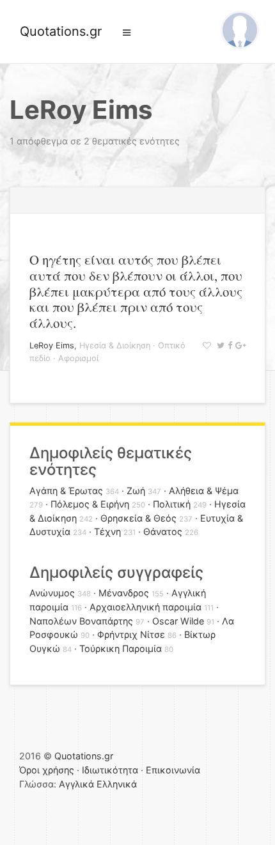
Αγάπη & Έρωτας (66, 490)
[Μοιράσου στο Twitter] (219, 345)
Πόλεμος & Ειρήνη (90, 504)
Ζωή (136, 490)
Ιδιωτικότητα (110, 769)
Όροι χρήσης (46, 769)
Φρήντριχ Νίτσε (131, 634)
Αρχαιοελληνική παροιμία (145, 606)
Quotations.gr (61, 31)
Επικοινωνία (173, 769)
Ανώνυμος (52, 592)
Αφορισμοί (78, 358)
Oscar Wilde (178, 621)
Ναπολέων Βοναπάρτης (81, 621)
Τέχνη (107, 531)
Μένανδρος (123, 592)
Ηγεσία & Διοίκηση (114, 345)
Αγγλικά (76, 784)
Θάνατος (162, 531)
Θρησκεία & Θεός (138, 518)
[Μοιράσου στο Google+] (239, 345)
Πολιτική (172, 504)
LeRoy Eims (51, 345)
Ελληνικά (117, 784)
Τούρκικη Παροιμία (120, 648)
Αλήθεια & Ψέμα (204, 490)
